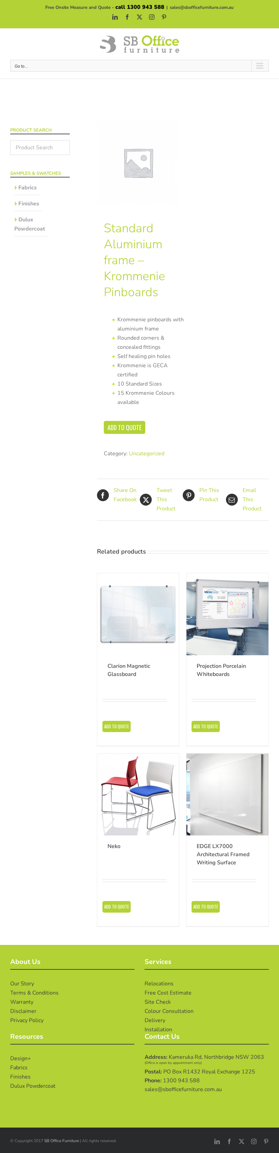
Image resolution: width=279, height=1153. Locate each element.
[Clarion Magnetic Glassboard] (138, 614)
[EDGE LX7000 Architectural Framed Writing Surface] (227, 794)
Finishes (28, 203)
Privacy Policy (27, 1020)
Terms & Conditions (34, 993)
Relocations (159, 983)
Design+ (20, 1058)
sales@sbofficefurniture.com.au (202, 7)
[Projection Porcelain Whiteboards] (227, 614)
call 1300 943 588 (139, 7)
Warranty (21, 1002)
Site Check (158, 1002)
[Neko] (138, 794)
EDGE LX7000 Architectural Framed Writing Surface (223, 854)
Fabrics (27, 187)
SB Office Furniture (61, 1140)
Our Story (22, 983)
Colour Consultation (169, 1011)
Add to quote (125, 427)
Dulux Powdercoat (29, 224)
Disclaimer (23, 1011)
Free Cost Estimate (168, 993)
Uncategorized (146, 453)
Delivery (155, 1020)
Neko (114, 846)
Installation (158, 1029)
